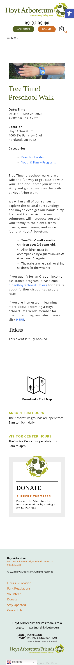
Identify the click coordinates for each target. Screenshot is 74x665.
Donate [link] (46, 29)
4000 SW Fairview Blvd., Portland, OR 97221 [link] (30, 561)
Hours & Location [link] (19, 583)
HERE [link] (20, 320)
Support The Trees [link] (33, 496)
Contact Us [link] (14, 610)
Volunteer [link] (23, 29)
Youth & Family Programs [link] (38, 162)
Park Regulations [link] (19, 588)
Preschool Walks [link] (32, 157)
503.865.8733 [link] (14, 564)
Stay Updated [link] (16, 605)
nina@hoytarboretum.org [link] (28, 285)
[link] (69, 13)
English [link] (16, 661)
